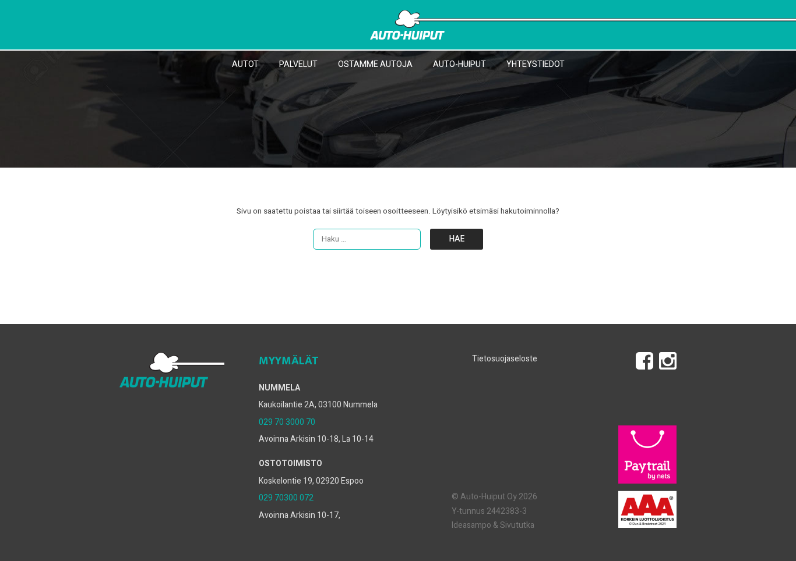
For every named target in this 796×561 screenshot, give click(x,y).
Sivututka (517, 525)
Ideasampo (471, 525)
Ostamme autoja (375, 64)
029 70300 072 (286, 498)
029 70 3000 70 (287, 422)
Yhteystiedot (535, 64)
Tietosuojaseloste (504, 359)
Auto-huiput (459, 64)
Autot (245, 64)
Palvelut (298, 64)
